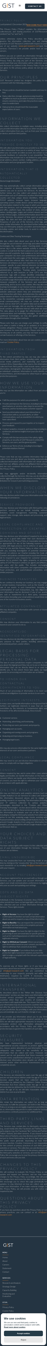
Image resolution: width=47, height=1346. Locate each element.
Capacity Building (9, 1290)
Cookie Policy (13, 342)
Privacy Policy (8, 1307)
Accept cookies (23, 1333)
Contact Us (35, 6)
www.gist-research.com (29, 46)
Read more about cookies (14, 1327)
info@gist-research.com (37, 865)
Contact (5, 1272)
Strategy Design (9, 1286)
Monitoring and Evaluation (8, 1295)
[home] (8, 5)
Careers (5, 1264)
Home (5, 1257)
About (4, 1261)
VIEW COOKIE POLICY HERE (37, 25)
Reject (23, 1340)
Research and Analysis (11, 1283)
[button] (20, 6)
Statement (6, 1268)
